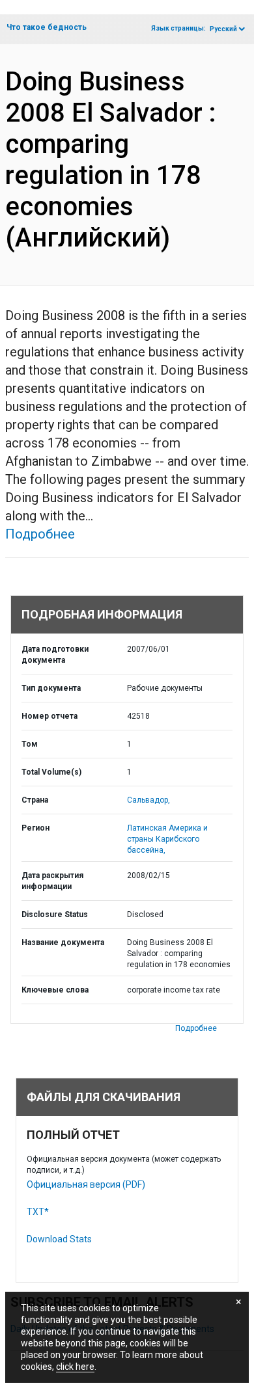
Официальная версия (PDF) (86, 1184)
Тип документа (51, 688)
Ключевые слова (55, 989)
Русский (223, 29)
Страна (34, 800)
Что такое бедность (47, 27)
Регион (35, 828)
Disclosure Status (54, 914)
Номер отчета (49, 716)
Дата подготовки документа (55, 655)
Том (29, 744)
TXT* (38, 1212)
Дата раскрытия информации (52, 881)
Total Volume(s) (51, 772)
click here (75, 1366)
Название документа (62, 942)
